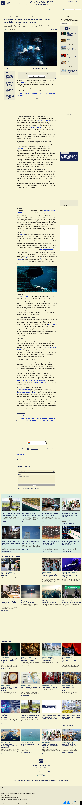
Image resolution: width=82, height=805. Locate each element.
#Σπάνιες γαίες (12, 9)
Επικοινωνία (26, 771)
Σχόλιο (19, 474)
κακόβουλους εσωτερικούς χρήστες (26, 392)
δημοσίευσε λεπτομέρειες (33, 258)
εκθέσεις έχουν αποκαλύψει (37, 127)
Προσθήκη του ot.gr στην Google (38, 76)
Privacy (38, 771)
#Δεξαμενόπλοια (37, 9)
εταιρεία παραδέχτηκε (40, 382)
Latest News (6, 641)
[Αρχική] (5, 3)
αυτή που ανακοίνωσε (42, 342)
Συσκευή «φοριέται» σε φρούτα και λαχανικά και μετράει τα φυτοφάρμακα (36, 420)
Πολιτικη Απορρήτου (35, 488)
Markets (34, 7)
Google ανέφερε (52, 324)
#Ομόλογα (53, 9)
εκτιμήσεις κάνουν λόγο (46, 249)
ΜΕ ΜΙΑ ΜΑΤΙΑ (63, 203)
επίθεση (22, 234)
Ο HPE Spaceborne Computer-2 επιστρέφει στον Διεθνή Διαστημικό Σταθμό (36, 418)
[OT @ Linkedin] (80, 1)
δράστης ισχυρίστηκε (25, 296)
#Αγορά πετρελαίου (60, 9)
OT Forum (71, 1)
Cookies (42, 771)
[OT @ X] (76, 1)
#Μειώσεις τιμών (29, 9)
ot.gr (5, 16)
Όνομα (19, 469)
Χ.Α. (2, 12)
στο (33, 448)
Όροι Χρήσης (27, 488)
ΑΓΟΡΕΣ (62, 200)
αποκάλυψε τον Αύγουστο (43, 120)
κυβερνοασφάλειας (24, 82)
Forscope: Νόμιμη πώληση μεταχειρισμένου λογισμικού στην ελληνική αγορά (36, 416)
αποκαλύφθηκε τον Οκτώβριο (28, 173)
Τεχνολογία (8, 16)
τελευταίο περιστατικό (24, 389)
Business (39, 7)
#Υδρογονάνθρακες (20, 9)
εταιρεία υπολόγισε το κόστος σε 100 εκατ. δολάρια (31, 380)
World (48, 7)
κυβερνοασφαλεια (21, 454)
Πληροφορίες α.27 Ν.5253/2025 (52, 771)
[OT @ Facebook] (74, 1)
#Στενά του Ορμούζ (46, 9)
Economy (44, 7)
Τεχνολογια (6, 29)
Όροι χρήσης (32, 771)
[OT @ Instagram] (78, 1)
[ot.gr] (41, 4)
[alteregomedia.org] (66, 803)
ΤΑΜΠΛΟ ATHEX (64, 205)
